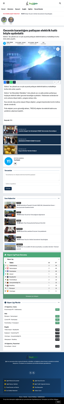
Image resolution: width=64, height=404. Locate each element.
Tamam (58, 401)
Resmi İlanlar (38, 9)
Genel (3, 9)
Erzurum (19, 228)
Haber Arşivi (38, 390)
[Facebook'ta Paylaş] (5, 82)
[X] (30, 372)
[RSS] (33, 372)
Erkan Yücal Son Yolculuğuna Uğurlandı (31, 214)
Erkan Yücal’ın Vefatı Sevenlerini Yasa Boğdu (36, 14)
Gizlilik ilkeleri (41, 397)
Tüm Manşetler (39, 387)
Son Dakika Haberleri (12, 390)
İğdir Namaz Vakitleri (12, 384)
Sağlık (24, 9)
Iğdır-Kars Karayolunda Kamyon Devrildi (31, 223)
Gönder (8, 188)
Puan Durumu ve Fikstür (12, 387)
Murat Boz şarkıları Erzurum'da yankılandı (31, 231)
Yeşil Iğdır (17, 160)
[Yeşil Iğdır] (8, 161)
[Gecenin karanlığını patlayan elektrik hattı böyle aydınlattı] (32, 63)
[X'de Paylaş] (7, 82)
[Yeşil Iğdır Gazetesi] (32, 3)
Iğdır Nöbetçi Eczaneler (13, 380)
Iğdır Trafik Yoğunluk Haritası (42, 384)
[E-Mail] (15, 163)
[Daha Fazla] (14, 82)
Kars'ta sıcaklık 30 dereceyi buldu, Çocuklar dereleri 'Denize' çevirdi (37, 248)
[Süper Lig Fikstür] (59, 302)
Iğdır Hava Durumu (40, 380)
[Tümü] (59, 198)
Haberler (19, 244)
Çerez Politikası (32, 397)
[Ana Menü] (4, 3)
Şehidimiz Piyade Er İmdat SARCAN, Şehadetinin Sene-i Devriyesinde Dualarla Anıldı (35, 206)
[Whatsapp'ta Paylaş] (11, 82)
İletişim (25, 397)
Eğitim (30, 9)
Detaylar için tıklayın (32, 296)
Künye (21, 397)
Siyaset (17, 9)
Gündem (10, 9)
